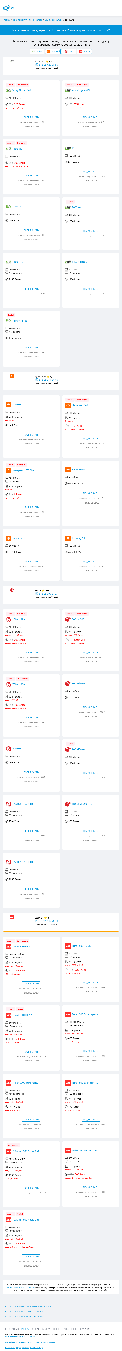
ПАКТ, (25, 1287)
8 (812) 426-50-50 (48, 64)
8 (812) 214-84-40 (48, 379)
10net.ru (24, 1328)
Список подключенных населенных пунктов (24, 1316)
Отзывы (51, 1342)
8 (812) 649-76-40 (48, 921)
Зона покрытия (25, 1342)
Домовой (40, 376)
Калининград (36, 1347)
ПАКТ (38, 590)
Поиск (36, 1342)
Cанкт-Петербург (13, 1347)
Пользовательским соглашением (20, 1336)
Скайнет (40, 61)
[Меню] (116, 8)
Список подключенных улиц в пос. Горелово (24, 1311)
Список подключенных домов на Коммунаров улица (28, 1306)
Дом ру (39, 917)
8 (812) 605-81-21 (48, 593)
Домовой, (18, 1287)
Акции (43, 1342)
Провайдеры (11, 1342)
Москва (25, 1347)
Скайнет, (10, 1287)
